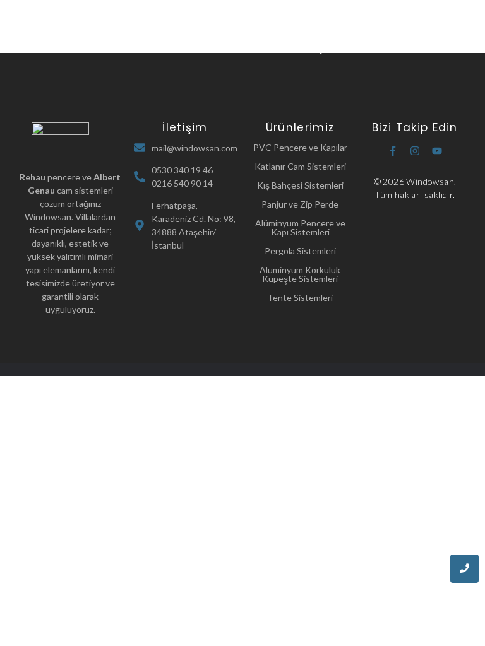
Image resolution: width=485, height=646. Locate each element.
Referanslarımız (254, 48)
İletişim (318, 48)
